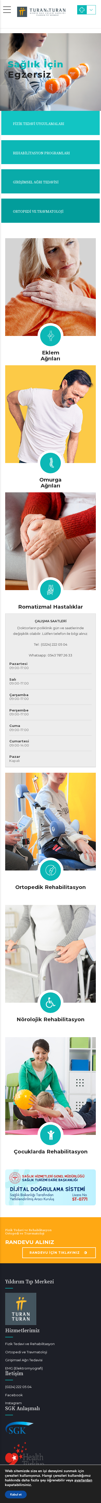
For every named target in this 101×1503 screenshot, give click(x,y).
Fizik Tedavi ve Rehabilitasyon (30, 1344)
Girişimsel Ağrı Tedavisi (23, 1360)
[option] (50, 72)
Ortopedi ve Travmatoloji (26, 1352)
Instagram (13, 1403)
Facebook (14, 1395)
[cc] (50, 821)
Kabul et (15, 1494)
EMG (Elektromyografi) (24, 1368)
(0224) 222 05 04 (18, 1387)
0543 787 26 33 (60, 655)
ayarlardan (83, 1480)
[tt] (50, 287)
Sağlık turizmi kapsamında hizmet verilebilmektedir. (48, 1475)
